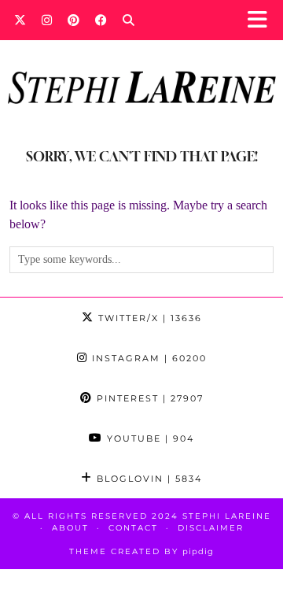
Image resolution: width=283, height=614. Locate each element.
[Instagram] (47, 20)
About (70, 528)
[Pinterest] (73, 20)
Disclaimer (211, 528)
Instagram (147, 358)
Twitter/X (148, 318)
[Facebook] (101, 20)
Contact (133, 528)
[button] (262, 20)
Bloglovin (147, 478)
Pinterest (148, 398)
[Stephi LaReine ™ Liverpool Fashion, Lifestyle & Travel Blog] (141, 66)
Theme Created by (141, 551)
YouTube (148, 438)
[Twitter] (20, 20)
